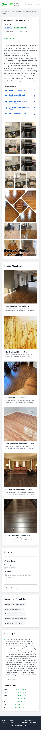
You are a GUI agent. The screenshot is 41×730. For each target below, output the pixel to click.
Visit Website (10, 38)
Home (12, 11)
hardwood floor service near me (15, 604)
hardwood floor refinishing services (15, 618)
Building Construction (22, 11)
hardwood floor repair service (14, 623)
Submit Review (10, 588)
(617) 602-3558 (10, 32)
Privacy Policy (12, 721)
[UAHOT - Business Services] (7, 4)
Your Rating (7, 565)
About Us (4, 721)
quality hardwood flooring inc (14, 609)
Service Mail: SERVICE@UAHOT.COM (29, 721)
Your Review (7, 571)
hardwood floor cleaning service (15, 614)
